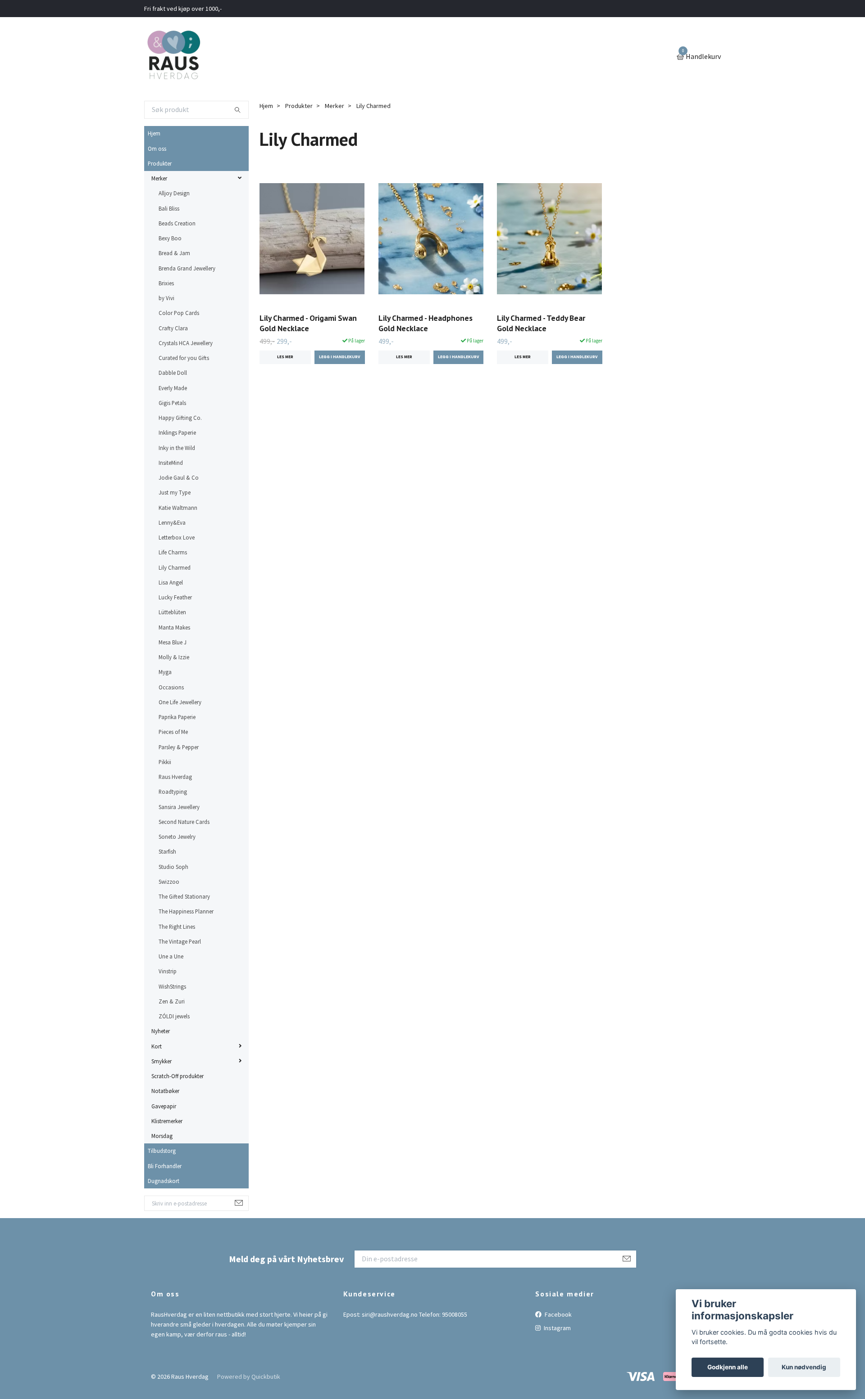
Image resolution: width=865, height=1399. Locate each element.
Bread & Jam (174, 252)
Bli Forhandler (165, 1166)
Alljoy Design (174, 193)
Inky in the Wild (177, 447)
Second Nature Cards (184, 821)
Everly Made (173, 387)
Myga (165, 671)
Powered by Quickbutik (248, 1376)
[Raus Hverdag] (173, 57)
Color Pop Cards (179, 312)
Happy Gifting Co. (180, 417)
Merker (159, 178)
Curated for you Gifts (184, 357)
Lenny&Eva (172, 522)
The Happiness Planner (186, 911)
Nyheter (160, 1031)
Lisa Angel (171, 582)
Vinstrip (168, 971)
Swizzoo (169, 881)
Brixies (166, 283)
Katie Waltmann (178, 507)
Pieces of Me (173, 731)
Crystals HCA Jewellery (186, 342)
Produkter (160, 163)
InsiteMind (171, 462)
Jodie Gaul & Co (179, 477)
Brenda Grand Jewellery (187, 268)
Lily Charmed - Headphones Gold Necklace (425, 323)
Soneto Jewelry (177, 836)
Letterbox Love (177, 537)
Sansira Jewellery (179, 806)
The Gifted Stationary (184, 896)
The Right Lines (177, 926)
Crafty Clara (173, 328)
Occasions (171, 687)
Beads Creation (177, 223)
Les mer (285, 357)
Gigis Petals (172, 402)
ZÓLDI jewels (174, 1016)
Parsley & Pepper (179, 747)
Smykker (161, 1061)
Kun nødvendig (804, 1367)
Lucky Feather (175, 597)
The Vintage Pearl (180, 941)
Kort (156, 1046)
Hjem (154, 133)
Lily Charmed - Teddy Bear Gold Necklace (541, 323)
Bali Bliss (169, 208)
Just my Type (175, 492)
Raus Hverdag (175, 776)
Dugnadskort (163, 1180)
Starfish (167, 851)
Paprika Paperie (177, 716)
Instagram (556, 1328)
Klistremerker (166, 1121)
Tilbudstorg (162, 1150)
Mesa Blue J (173, 642)
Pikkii (165, 761)
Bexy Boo (170, 238)
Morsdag (162, 1135)
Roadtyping (173, 791)
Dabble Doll (173, 372)
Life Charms (173, 552)
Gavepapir (163, 1106)
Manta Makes (174, 627)
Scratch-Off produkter (177, 1076)
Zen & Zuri (172, 1001)
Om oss (157, 148)
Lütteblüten (172, 612)
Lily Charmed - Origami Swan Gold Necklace (308, 323)
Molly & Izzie (174, 657)
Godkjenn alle (727, 1367)
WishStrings (172, 986)
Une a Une (171, 956)
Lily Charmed (175, 567)
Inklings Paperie (177, 432)
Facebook (557, 1314)
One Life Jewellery (180, 702)
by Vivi (166, 297)
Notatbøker (165, 1090)
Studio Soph (173, 866)
